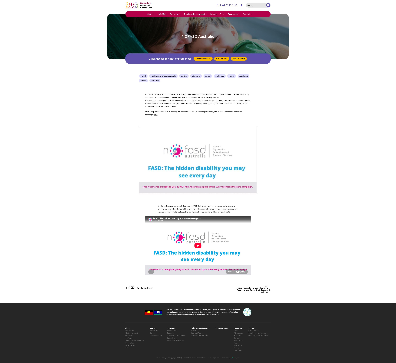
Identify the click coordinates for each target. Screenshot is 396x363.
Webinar (193, 331)
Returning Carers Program (176, 335)
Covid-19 (184, 76)
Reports (231, 76)
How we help (129, 343)
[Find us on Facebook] (241, 5)
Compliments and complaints (258, 333)
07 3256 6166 (227, 5)
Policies (128, 348)
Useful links (155, 81)
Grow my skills (221, 59)
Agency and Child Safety (199, 335)
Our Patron (129, 335)
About (150, 14)
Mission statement (131, 333)
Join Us (161, 14)
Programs (174, 14)
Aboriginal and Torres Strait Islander (163, 76)
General (207, 76)
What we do (129, 331)
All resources (238, 333)
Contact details (253, 331)
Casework (170, 333)
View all (143, 76)
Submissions (243, 76)
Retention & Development (176, 340)
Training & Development (194, 14)
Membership (154, 331)
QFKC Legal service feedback (258, 335)
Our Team (128, 338)
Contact (246, 14)
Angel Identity (130, 345)
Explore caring (239, 59)
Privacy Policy (161, 358)
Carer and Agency (197, 333)
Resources (232, 14)
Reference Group (156, 335)
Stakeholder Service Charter (134, 340)
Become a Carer (217, 14)
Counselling (171, 338)
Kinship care (219, 76)
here (174, 106)
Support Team (172, 331)
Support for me (202, 59)
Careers (152, 333)
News (236, 331)
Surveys (143, 81)
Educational (196, 76)
